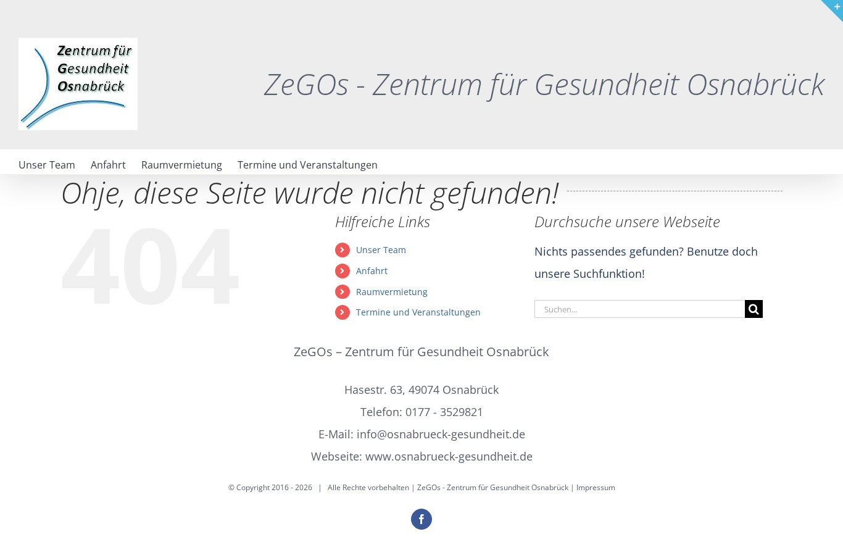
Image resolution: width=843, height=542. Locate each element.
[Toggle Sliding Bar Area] (832, 11)
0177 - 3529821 (444, 411)
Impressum (595, 487)
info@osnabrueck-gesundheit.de (441, 434)
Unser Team (381, 250)
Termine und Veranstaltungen (418, 312)
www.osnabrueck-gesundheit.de (449, 456)
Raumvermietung (392, 292)
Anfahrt (372, 271)
